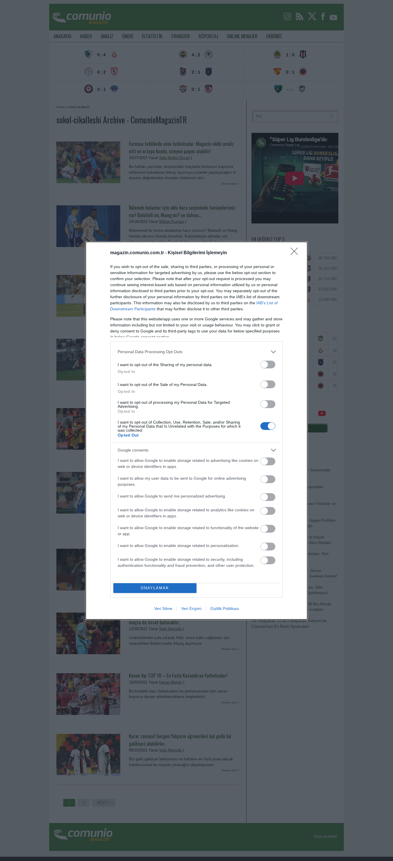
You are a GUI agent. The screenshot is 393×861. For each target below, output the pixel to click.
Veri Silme (163, 608)
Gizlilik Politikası (224, 608)
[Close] (296, 253)
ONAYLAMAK (155, 588)
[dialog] (196, 430)
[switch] (267, 364)
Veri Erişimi (191, 608)
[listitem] (196, 352)
